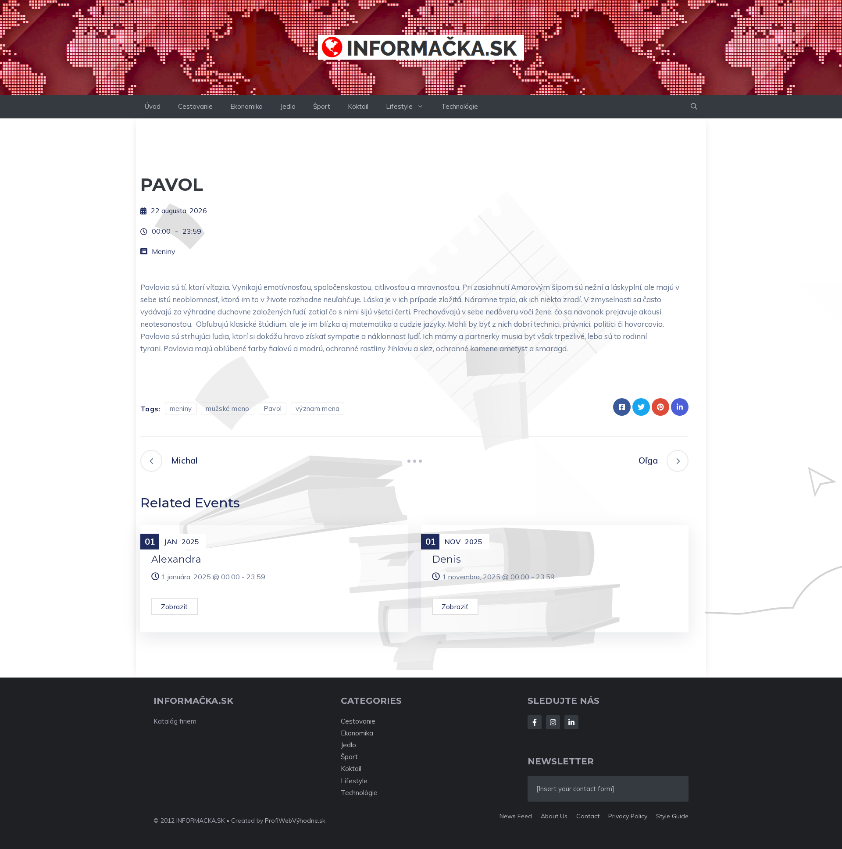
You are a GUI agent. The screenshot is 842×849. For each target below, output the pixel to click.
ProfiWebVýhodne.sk (295, 820)
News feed (515, 816)
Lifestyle (399, 106)
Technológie (459, 106)
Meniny (163, 251)
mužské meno (227, 408)
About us (554, 816)
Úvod (153, 106)
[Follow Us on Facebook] (535, 722)
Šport (321, 106)
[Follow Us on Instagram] (553, 722)
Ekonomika (246, 106)
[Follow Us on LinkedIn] (571, 722)
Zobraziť (174, 606)
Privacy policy (627, 816)
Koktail (358, 106)
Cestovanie (195, 106)
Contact (587, 816)
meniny (181, 408)
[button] (694, 106)
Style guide (672, 816)
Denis (446, 559)
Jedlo (288, 106)
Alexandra (176, 559)
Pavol (273, 408)
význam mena (317, 408)
